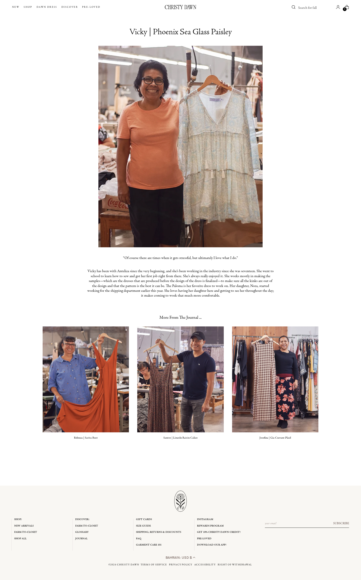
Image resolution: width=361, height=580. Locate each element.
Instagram (205, 519)
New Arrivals (24, 526)
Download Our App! (211, 545)
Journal (81, 538)
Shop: (18, 519)
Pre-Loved (204, 538)
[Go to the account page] (338, 7)
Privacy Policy (180, 564)
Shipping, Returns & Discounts (158, 532)
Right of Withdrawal (235, 564)
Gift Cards (144, 519)
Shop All (20, 538)
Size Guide (143, 526)
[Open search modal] (293, 7)
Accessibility (205, 564)
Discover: (82, 519)
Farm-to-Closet (25, 532)
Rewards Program (210, 526)
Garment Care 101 (148, 545)
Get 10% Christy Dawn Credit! (218, 532)
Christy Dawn (128, 564)
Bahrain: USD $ (179, 557)
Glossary (82, 532)
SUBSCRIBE (341, 523)
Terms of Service (154, 564)
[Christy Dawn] (180, 7)
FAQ (138, 538)
